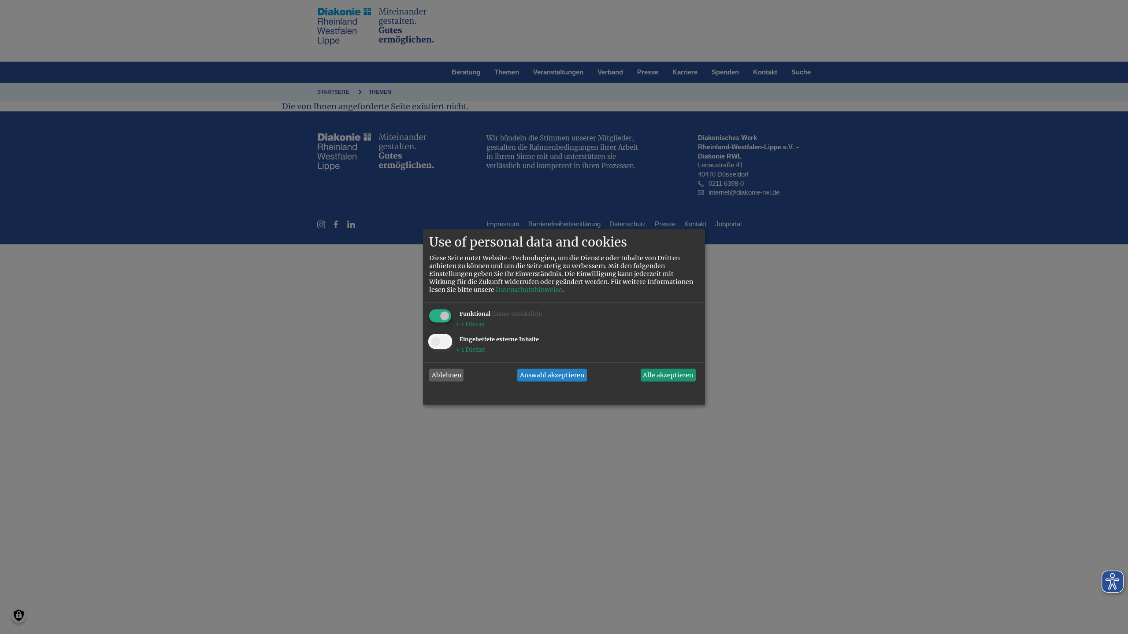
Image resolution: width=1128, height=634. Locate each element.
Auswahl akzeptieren (552, 375)
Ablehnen (446, 375)
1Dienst (471, 324)
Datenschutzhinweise (529, 290)
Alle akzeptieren (668, 375)
